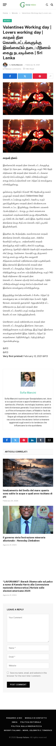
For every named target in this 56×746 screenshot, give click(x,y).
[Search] (51, 4)
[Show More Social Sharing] (50, 76)
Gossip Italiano (22, 737)
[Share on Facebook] (10, 76)
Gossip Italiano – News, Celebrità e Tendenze (28, 730)
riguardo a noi (14, 718)
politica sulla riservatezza (26, 726)
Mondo (7, 20)
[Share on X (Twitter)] (25, 76)
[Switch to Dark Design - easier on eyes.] (47, 4)
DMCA (14, 722)
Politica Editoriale (30, 722)
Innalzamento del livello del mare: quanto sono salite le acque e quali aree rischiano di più (27, 493)
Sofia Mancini (17, 65)
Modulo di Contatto (36, 718)
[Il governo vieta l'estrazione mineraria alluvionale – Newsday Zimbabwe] (28, 520)
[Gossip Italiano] (28, 4)
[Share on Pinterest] (40, 76)
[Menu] (5, 4)
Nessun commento (13, 69)
